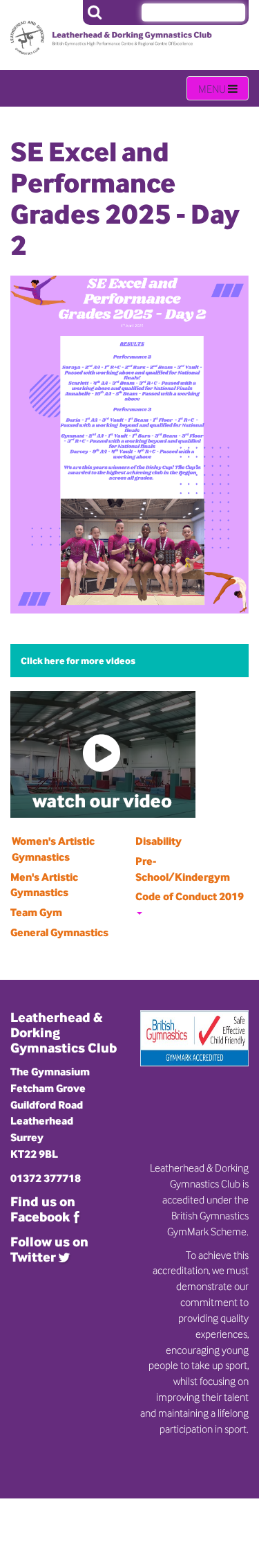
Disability (158, 841)
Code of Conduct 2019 (189, 896)
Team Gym (36, 912)
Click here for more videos (78, 660)
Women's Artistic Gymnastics (53, 848)
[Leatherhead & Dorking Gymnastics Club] (62, 27)
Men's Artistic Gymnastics (44, 884)
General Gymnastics (59, 932)
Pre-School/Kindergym (182, 869)
